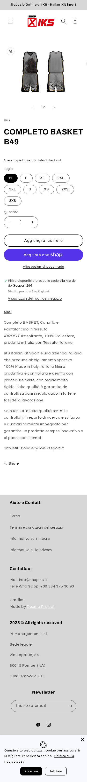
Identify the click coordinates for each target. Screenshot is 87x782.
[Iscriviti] (70, 706)
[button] (10, 21)
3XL (12, 189)
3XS (12, 201)
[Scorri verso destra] (54, 107)
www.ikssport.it (50, 448)
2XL (61, 178)
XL (42, 178)
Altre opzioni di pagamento (43, 266)
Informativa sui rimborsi (30, 538)
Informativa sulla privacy (31, 550)
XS (46, 189)
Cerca (15, 516)
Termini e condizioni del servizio (36, 527)
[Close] (82, 739)
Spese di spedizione (17, 160)
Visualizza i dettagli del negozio (35, 298)
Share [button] (14, 463)
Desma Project (40, 607)
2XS (65, 189)
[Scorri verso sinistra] (32, 107)
